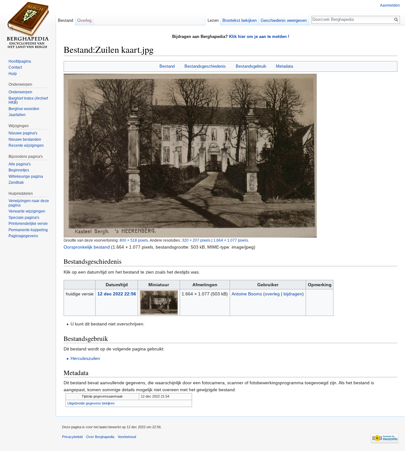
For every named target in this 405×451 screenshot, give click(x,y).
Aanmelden (390, 5)
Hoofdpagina (20, 61)
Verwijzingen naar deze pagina (29, 203)
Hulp (13, 73)
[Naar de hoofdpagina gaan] (28, 25)
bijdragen (293, 293)
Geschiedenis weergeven (284, 20)
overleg (272, 293)
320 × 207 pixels (196, 240)
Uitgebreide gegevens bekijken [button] (91, 403)
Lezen (213, 20)
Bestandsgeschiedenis (205, 66)
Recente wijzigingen (26, 145)
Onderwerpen (20, 92)
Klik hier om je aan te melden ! (259, 36)
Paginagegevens (23, 236)
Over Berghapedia (100, 437)
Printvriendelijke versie (28, 223)
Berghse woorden (24, 109)
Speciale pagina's (24, 217)
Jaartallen (17, 115)
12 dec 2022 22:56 (116, 293)
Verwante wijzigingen (27, 211)
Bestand (167, 66)
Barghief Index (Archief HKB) (28, 100)
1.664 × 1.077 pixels (230, 240)
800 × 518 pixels (134, 240)
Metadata (284, 66)
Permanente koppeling (28, 230)
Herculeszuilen (85, 358)
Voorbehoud (127, 437)
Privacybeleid (72, 437)
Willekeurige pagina (26, 176)
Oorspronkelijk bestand (87, 247)
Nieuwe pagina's (23, 133)
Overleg (84, 20)
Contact (15, 67)
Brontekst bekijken (239, 20)
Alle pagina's (20, 164)
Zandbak (16, 182)
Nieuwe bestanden (25, 139)
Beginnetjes (19, 170)
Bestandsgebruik (251, 66)
